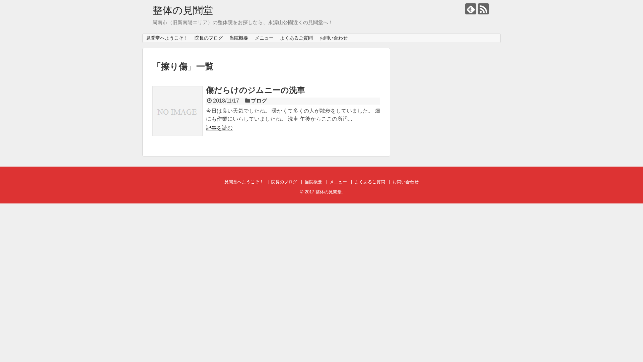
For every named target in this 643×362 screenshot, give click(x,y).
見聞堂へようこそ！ (167, 38)
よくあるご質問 (296, 38)
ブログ (259, 101)
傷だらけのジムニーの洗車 (255, 90)
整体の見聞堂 (182, 10)
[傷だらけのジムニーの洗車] (177, 111)
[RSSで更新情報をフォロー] (483, 8)
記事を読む (219, 128)
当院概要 (238, 38)
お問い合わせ (333, 38)
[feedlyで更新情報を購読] (470, 8)
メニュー (264, 38)
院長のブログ (209, 38)
